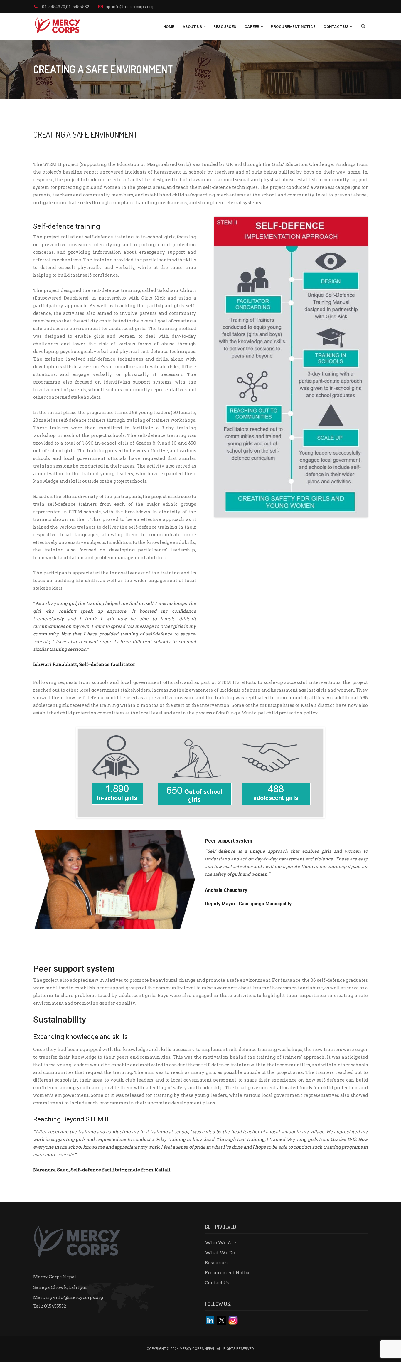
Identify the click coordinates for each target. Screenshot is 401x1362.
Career (252, 26)
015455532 (55, 1306)
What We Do (220, 1252)
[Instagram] (233, 1320)
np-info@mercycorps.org (74, 1297)
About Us (192, 26)
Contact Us (336, 26)
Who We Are (220, 1242)
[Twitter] (221, 1320)
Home (168, 26)
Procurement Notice (293, 26)
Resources (224, 26)
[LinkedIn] (210, 1320)
